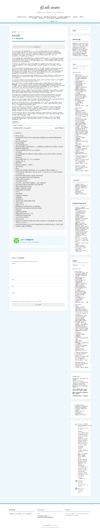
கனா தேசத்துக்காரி (21, 141)
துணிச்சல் (77, 236)
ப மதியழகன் (18, 38)
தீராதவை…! (18, 157)
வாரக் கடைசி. (19, 219)
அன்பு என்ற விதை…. (80, 246)
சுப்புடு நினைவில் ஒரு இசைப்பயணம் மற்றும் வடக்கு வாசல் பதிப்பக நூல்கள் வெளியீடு (80, 96)
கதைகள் (75, 17)
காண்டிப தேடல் (20, 161)
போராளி (84, 238)
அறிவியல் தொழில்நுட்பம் (35, 17)
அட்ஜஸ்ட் (18, 152)
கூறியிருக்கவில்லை (21, 212)
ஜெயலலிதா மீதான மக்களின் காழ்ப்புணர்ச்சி (29, 184)
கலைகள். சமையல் (79, 190)
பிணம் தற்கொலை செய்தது (23, 186)
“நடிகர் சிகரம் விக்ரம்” (22, 217)
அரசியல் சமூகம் (21, 17)
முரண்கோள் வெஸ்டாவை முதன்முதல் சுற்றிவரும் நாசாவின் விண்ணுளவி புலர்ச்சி (81, 78)
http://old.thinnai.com (76, 390)
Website (13, 292)
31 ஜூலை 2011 (37, 47)
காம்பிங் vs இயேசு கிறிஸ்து (23, 226)
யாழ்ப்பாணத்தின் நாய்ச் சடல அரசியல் (27, 150)
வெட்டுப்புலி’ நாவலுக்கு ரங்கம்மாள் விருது (28, 208)
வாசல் (76, 135)
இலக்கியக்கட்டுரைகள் (50, 17)
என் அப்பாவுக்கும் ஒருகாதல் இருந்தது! (27, 177)
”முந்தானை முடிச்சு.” (21, 181)
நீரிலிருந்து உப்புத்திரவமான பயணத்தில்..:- (28, 206)
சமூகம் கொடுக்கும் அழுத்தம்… (79, 221)
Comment (14, 263)
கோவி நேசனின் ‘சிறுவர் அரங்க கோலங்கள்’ (29, 175)
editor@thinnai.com (76, 46)
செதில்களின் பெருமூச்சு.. (22, 128)
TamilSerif (77, 393)
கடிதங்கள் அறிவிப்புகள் (64, 17)
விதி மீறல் (18, 163)
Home (38, 514)
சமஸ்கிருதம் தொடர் (43, 516)
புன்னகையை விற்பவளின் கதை (25, 201)
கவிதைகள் (42, 18)
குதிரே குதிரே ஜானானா (22, 179)
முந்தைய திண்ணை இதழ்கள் (45, 517)
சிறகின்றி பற (19, 199)
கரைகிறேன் (59, 128)
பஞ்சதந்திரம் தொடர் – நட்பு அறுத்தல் (27, 159)
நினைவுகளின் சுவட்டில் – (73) (24, 213)
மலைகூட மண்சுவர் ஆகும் (23, 188)
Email (13, 286)
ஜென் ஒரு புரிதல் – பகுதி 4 (24, 165)
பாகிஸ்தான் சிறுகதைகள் (23, 215)
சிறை (17, 168)
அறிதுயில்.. (18, 197)
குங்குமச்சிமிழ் (19, 143)
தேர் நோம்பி (19, 166)
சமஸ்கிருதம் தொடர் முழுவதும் (80, 395)
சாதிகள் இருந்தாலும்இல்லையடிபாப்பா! (82, 207)
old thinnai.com (81, 52)
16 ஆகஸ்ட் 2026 (53, 21)
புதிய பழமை (19, 203)
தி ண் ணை (50, 7)
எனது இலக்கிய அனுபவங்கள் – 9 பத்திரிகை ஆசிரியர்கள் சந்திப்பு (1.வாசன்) (39, 147)
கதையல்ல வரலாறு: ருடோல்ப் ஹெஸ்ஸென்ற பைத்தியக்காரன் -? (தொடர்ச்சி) (39, 224)
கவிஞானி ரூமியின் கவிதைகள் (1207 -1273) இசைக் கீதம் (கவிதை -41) (36, 170)
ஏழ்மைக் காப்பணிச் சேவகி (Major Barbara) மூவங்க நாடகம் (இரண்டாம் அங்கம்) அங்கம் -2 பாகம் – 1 (82, 162)
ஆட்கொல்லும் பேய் (21, 145)
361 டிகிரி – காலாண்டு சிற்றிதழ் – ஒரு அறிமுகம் (30, 183)
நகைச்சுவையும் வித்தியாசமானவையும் (57, 18)
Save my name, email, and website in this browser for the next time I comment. (27, 301)
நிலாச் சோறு (19, 136)
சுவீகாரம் (18, 210)
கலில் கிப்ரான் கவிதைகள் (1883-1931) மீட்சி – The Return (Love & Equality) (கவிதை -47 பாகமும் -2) (81, 116)
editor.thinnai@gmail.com (81, 47)
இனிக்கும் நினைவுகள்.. (22, 148)
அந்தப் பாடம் (19, 204)
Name (13, 279)
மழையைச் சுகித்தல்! (21, 195)
